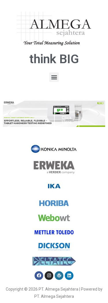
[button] (54, 77)
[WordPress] (59, 275)
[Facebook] (39, 275)
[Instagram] (49, 275)
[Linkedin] (69, 275)
